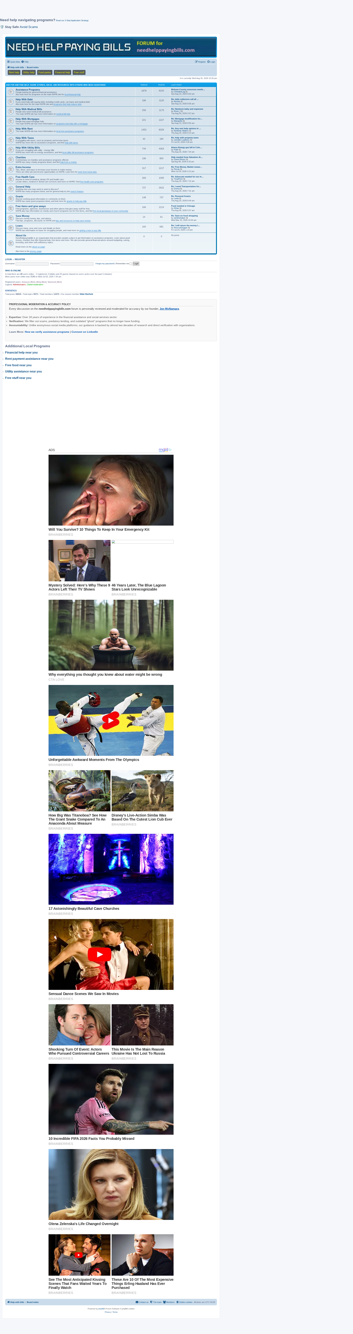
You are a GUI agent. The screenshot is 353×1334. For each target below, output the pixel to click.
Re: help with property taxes (185, 138)
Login (8, 259)
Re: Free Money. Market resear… (186, 167)
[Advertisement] (89, 10)
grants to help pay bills (77, 201)
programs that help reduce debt (67, 104)
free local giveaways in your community (110, 211)
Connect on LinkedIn (85, 331)
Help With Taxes (25, 138)
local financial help (73, 94)
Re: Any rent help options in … (186, 128)
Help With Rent (24, 128)
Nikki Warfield (86, 294)
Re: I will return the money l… (185, 225)
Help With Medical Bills (29, 109)
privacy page (36, 251)
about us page (38, 247)
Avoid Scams (29, 27)
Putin (176, 150)
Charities (21, 157)
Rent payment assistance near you (29, 358)
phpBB (101, 1309)
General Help (23, 186)
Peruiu (177, 169)
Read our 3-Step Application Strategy (72, 20)
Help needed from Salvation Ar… (187, 157)
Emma (177, 189)
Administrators (19, 284)
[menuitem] (24, 62)
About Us (21, 235)
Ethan (176, 208)
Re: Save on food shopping (184, 216)
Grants (19, 196)
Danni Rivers (180, 159)
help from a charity (68, 162)
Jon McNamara (169, 308)
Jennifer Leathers (182, 140)
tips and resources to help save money (73, 221)
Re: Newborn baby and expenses (187, 109)
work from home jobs (87, 172)
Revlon (177, 101)
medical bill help (63, 114)
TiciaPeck (178, 179)
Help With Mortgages (27, 119)
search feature (76, 191)
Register (20, 259)
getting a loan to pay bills (90, 230)
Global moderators (35, 284)
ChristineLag (179, 92)
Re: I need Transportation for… (186, 186)
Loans (19, 225)
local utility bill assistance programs (78, 152)
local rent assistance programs (70, 131)
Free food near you (18, 365)
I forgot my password (104, 263)
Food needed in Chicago (183, 206)
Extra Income (23, 167)
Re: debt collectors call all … (185, 99)
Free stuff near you (18, 377)
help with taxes (71, 143)
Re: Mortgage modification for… (186, 119)
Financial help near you (21, 352)
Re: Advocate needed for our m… (187, 177)
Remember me (123, 263)
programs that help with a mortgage (72, 124)
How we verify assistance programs (47, 331)
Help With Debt (24, 99)
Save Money (22, 216)
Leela (176, 198)
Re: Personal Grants (181, 196)
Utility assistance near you (23, 371)
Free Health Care (25, 177)
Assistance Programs (28, 89)
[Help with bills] (111, 47)
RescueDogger (181, 228)
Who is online (13, 270)
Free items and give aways (31, 206)
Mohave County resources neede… (188, 89)
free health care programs (91, 182)
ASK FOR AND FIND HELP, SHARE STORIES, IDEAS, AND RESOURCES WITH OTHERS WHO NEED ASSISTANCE (56, 85)
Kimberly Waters (181, 131)
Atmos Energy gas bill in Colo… (186, 147)
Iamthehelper (180, 218)
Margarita (178, 121)
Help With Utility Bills (28, 147)
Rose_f (177, 111)
